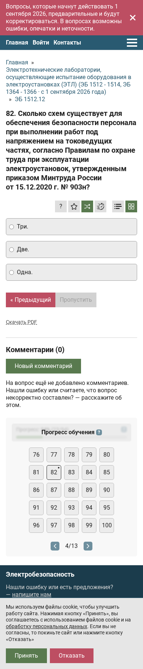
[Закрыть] (132, 17)
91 (36, 507)
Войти (41, 42)
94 (89, 507)
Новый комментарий (43, 365)
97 (54, 525)
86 (36, 489)
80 (106, 454)
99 (89, 525)
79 (89, 454)
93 (71, 507)
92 (54, 507)
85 (106, 472)
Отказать (72, 655)
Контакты (67, 42)
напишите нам (31, 594)
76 (36, 454)
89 (89, 489)
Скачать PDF (21, 322)
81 (36, 472)
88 (71, 489)
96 (36, 525)
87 (54, 489)
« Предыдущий (30, 299)
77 (54, 454)
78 (71, 454)
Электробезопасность (40, 574)
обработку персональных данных (46, 626)
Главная (17, 42)
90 (106, 489)
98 (71, 525)
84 (89, 472)
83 (71, 472)
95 (106, 507)
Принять (26, 655)
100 (107, 525)
